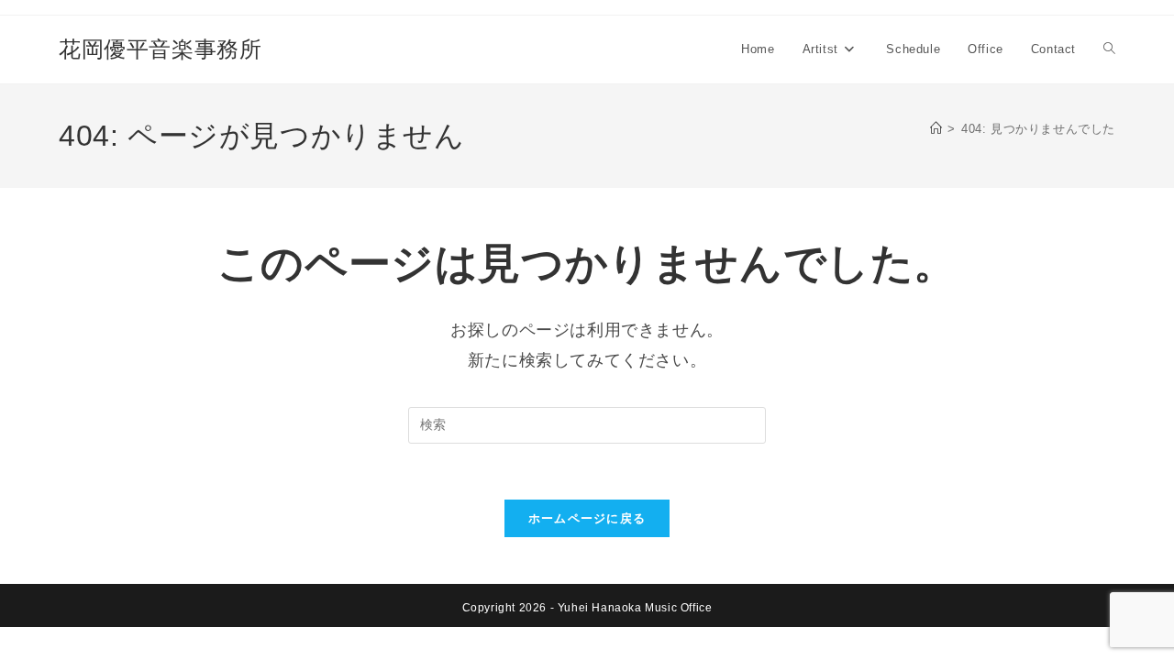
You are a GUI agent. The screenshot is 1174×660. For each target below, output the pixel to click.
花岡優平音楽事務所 (160, 49)
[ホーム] (936, 129)
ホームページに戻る (587, 518)
